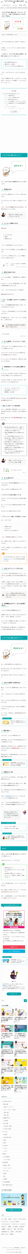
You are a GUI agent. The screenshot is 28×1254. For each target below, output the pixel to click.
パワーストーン (15, 1224)
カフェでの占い (7, 1159)
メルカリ (5, 1150)
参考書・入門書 (6, 1165)
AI (2, 1219)
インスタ (15, 1219)
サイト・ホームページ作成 (9, 1109)
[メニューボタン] (2, 2)
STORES (7, 796)
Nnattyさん (6, 559)
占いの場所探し (6, 1156)
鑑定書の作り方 (6, 1117)
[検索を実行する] (25, 1000)
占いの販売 (15, 1226)
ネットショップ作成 (14, 1221)
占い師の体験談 (6, 1181)
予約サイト (4, 1226)
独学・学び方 (20, 1229)
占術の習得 (5, 1162)
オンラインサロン (22, 1219)
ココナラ (5, 1148)
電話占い (12, 1234)
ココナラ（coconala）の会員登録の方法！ (18, 264)
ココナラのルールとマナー (16, 470)
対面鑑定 (3, 1229)
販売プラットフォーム (8, 1106)
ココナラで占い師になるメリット (12, 93)
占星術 (4, 1173)
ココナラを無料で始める (14, 951)
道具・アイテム (5, 1234)
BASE (4, 1142)
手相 (4, 1176)
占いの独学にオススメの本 (14, 1209)
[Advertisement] (14, 133)
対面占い (5, 1153)
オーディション (5, 1221)
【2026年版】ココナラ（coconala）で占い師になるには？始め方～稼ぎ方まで (17, 961)
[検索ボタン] (26, 2)
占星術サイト (5, 985)
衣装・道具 (6, 1115)
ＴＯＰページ (5, 1247)
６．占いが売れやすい (11, 106)
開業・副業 (5, 1104)
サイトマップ (18, 1249)
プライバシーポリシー (11, 1249)
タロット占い (6, 1170)
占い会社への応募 (7, 1128)
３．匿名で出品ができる (12, 99)
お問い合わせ (23, 1247)
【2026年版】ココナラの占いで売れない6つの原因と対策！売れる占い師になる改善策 (17, 764)
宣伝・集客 (5, 1123)
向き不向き (21, 1226)
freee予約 (5, 1145)
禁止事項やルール (5, 1231)
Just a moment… (6, 334)
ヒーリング (22, 1224)
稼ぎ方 (12, 1231)
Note (5, 1219)
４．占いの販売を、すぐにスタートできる (16, 101)
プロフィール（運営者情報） (14, 1247)
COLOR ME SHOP (7, 1137)
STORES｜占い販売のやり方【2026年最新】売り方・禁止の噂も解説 (17, 837)
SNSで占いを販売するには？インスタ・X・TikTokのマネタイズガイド (17, 722)
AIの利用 (6, 1120)
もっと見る (14, 111)
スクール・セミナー (7, 1168)
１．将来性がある (10, 95)
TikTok (9, 1219)
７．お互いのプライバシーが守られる (15, 108)
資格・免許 (6, 1112)
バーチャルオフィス (6, 1224)
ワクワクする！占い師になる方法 (14, 1)
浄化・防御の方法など (8, 1184)
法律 (15, 1229)
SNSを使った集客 (8, 1126)
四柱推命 (5, 1179)
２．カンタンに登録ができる (13, 97)
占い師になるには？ (7, 1101)
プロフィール (14, 993)
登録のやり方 (14, 947)
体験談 (9, 1226)
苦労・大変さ (18, 1231)
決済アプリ (9, 1229)
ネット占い (5, 1131)
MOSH (4, 1140)
